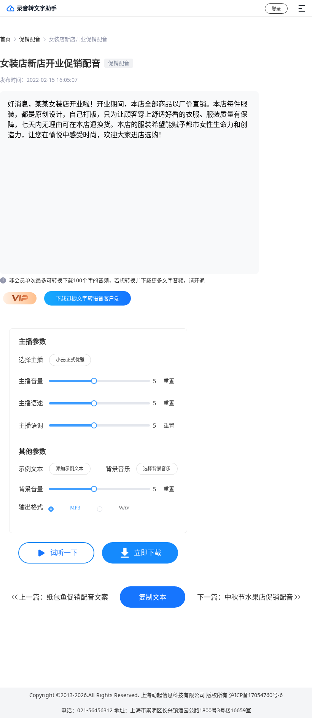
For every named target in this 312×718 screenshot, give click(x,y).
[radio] (64, 508)
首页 (5, 39)
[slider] (99, 381)
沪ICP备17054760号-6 (256, 695)
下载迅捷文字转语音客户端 (87, 298)
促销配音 (29, 39)
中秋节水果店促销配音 (258, 597)
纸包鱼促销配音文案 (77, 597)
